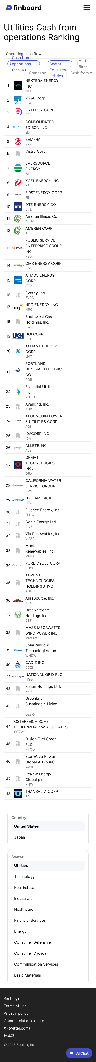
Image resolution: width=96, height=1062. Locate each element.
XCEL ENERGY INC (42, 180)
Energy (20, 931)
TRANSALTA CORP (41, 791)
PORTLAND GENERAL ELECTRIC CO (43, 369)
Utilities (21, 865)
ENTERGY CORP (39, 110)
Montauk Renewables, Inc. (40, 548)
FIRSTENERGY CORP (43, 192)
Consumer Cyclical (30, 953)
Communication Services (36, 964)
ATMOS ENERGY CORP (40, 278)
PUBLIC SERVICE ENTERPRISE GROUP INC (43, 246)
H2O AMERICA (38, 498)
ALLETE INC (36, 445)
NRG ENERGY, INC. (42, 304)
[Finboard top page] (24, 7)
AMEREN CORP (38, 228)
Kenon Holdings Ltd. (43, 686)
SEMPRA (33, 139)
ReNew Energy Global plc (38, 777)
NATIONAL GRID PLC (43, 674)
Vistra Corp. (36, 151)
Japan (19, 837)
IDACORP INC (37, 433)
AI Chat (82, 1053)
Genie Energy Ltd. (41, 521)
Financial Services (30, 920)
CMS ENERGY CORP (43, 263)
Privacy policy (16, 1013)
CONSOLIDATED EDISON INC (39, 125)
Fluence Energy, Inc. (42, 510)
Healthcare (23, 909)
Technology (24, 876)
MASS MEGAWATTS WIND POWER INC (42, 630)
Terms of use (15, 1005)
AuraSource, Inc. (39, 598)
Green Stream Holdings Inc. (37, 613)
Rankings (12, 998)
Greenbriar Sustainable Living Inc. (41, 704)
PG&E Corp (35, 98)
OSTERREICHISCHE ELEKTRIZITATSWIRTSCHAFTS (41, 724)
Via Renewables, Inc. (43, 533)
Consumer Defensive (32, 942)
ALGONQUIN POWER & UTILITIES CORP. (43, 419)
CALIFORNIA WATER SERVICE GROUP (43, 483)
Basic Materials (27, 975)
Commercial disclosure (24, 1020)
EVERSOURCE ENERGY (37, 166)
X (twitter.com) (17, 1028)
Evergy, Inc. (35, 292)
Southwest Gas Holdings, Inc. (38, 319)
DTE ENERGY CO (40, 204)
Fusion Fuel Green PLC (40, 742)
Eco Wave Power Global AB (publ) (40, 759)
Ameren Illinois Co (41, 216)
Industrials (23, 898)
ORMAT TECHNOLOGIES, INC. (40, 463)
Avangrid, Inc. (37, 404)
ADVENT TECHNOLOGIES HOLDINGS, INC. (40, 581)
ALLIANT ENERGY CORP (41, 349)
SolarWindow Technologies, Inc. (41, 648)
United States (26, 826)
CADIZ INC (35, 662)
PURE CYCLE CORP (42, 563)
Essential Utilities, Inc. (40, 389)
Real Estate (24, 887)
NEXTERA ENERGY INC (42, 83)
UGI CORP (34, 334)
